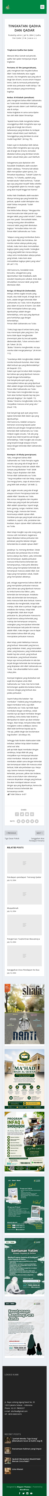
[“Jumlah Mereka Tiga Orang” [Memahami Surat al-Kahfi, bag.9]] (8, 1440)
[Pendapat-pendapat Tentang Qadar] (24, 863)
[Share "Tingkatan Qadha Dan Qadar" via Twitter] (21, 814)
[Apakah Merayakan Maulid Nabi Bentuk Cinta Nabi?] (8, 1461)
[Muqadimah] (24, 894)
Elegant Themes (24, 1487)
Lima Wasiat (17, 1469)
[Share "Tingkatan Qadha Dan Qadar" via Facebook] (16, 814)
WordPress (24, 1489)
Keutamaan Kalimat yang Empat (26, 1449)
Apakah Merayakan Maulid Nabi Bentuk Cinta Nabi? (26, 1460)
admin (19, 35)
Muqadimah (12, 908)
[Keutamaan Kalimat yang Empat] (8, 1450)
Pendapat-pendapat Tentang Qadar (24, 877)
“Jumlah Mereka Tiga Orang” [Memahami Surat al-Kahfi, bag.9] (27, 1439)
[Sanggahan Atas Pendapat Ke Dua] (24, 955)
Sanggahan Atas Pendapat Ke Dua (23, 970)
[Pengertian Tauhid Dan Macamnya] (24, 925)
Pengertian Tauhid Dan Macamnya (23, 939)
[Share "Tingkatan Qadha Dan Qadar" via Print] (32, 814)
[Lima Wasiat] (8, 1471)
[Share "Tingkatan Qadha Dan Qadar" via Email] (27, 814)
